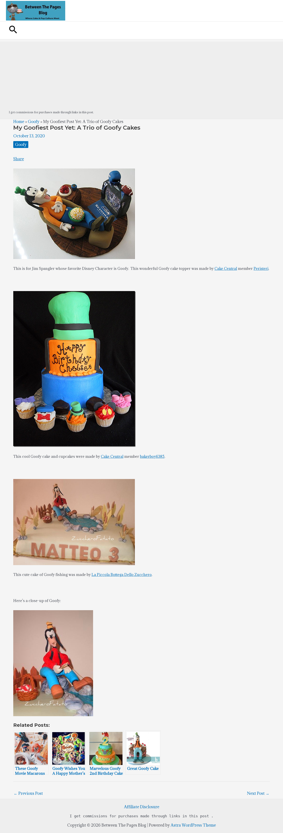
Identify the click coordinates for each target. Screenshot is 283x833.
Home (18, 121)
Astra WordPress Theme (193, 825)
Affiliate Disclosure (141, 806)
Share (18, 158)
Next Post (258, 793)
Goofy (33, 121)
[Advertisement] (141, 72)
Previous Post (28, 793)
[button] (13, 30)
